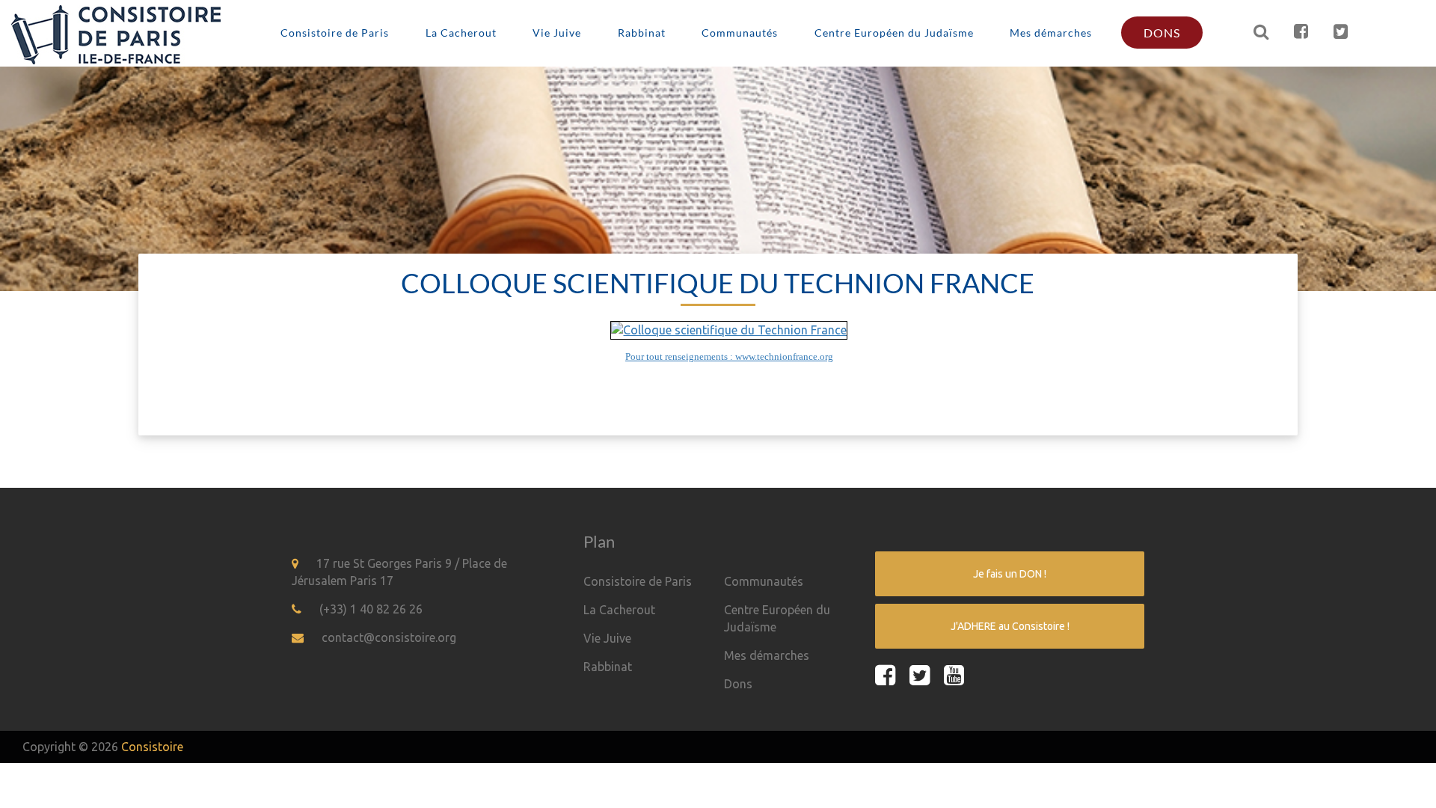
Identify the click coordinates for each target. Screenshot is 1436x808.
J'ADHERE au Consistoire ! (1010, 626)
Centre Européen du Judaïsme (894, 32)
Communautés (740, 32)
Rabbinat (642, 32)
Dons (1162, 32)
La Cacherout (461, 32)
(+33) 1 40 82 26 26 (371, 609)
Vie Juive (557, 32)
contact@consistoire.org (389, 637)
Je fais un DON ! (1009, 574)
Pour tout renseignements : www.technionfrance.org (729, 356)
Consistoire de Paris (334, 32)
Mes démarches (1051, 32)
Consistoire (152, 746)
